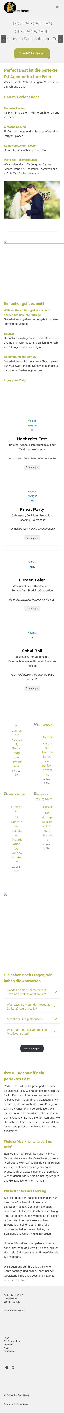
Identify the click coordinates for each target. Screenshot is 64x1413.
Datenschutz (9, 1351)
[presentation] (47, 731)
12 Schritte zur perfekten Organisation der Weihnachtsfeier (16, 840)
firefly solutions (21, 1404)
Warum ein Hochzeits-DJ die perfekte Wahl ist (47, 759)
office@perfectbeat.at (14, 1310)
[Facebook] (7, 1368)
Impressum (9, 1344)
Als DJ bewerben (12, 1341)
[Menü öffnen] (57, 7)
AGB (6, 1348)
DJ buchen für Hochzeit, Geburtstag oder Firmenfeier (16, 746)
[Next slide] (60, 39)
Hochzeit (47, 737)
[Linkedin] (13, 1368)
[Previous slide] (3, 39)
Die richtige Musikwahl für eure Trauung (47, 826)
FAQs (6, 1337)
